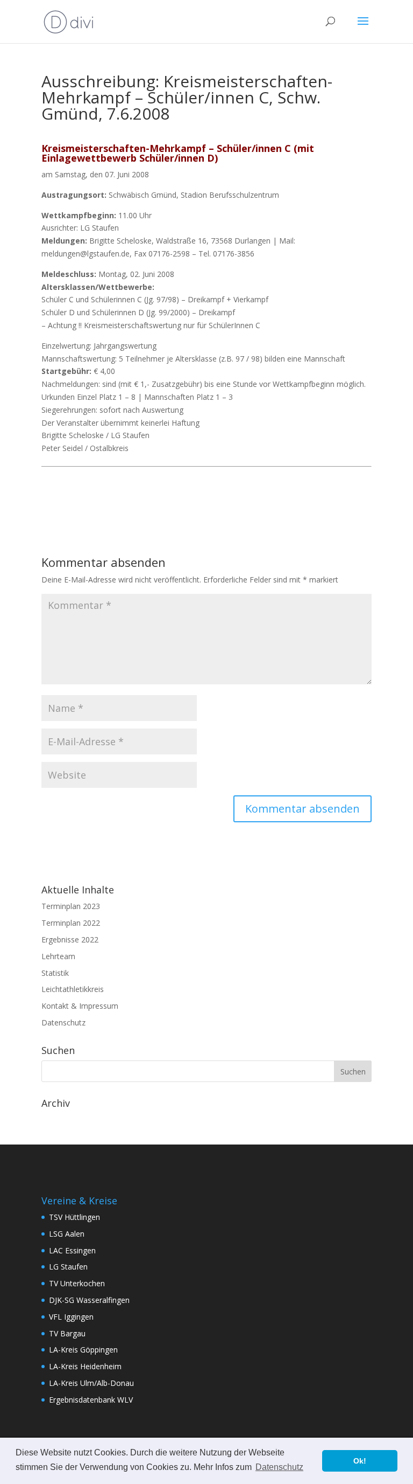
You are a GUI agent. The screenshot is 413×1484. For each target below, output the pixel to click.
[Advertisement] (167, 486)
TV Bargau (67, 1333)
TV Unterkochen (77, 1283)
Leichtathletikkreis (72, 989)
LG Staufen (68, 1266)
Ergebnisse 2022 (69, 939)
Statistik (55, 973)
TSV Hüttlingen (74, 1217)
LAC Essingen (72, 1250)
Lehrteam (58, 956)
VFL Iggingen (71, 1317)
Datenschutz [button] (279, 1467)
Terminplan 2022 (70, 923)
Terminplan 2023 (70, 906)
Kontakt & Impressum (79, 1006)
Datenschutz (63, 1022)
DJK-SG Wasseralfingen (89, 1300)
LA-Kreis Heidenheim (85, 1366)
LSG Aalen (66, 1234)
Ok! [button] (359, 1461)
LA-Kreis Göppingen (83, 1349)
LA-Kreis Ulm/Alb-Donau (91, 1383)
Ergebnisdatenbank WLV (91, 1400)
